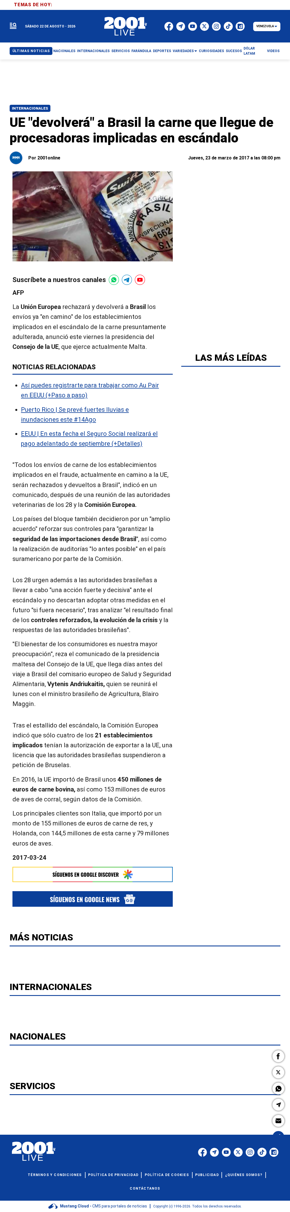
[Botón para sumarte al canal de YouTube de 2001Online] (140, 280)
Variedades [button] (183, 51)
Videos (273, 51)
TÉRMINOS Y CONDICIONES (55, 1175)
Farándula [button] (141, 51)
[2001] (126, 26)
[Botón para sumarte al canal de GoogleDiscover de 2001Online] (92, 874)
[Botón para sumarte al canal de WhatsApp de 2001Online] (114, 280)
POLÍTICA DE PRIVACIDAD (113, 1175)
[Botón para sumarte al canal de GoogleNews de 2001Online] (92, 899)
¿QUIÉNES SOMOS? (243, 1175)
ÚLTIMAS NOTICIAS (31, 51)
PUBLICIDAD (207, 1175)
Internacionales (30, 108)
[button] (278, 1056)
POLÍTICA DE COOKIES (167, 1175)
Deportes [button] (162, 51)
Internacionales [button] (93, 51)
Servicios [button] (120, 51)
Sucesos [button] (234, 51)
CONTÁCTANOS (145, 1188)
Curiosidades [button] (211, 51)
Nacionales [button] (64, 51)
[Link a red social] (202, 1152)
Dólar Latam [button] (249, 51)
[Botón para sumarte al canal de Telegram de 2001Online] (127, 280)
